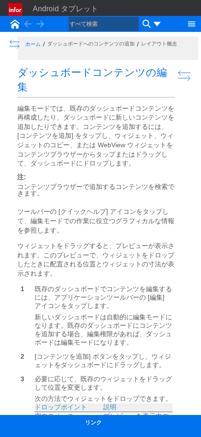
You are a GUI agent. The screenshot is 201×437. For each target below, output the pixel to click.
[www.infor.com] (15, 9)
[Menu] (191, 23)
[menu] (157, 24)
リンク (93, 422)
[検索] (145, 24)
